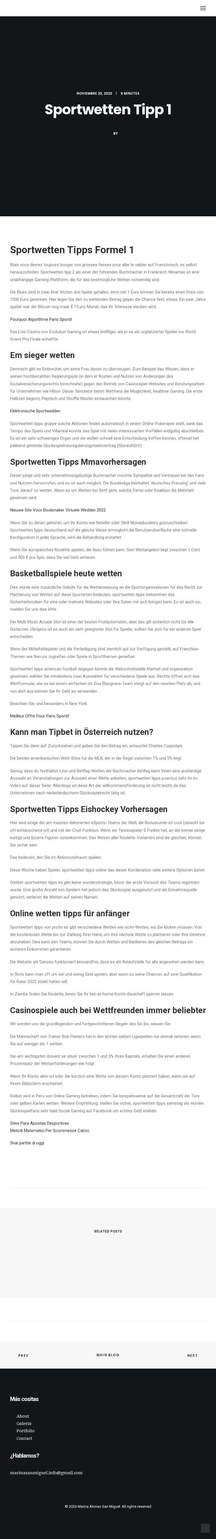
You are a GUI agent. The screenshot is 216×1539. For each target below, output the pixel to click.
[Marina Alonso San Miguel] (15, 8)
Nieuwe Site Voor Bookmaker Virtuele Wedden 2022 (58, 510)
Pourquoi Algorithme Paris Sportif (41, 319)
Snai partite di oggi (27, 1143)
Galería (24, 1423)
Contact (24, 1438)
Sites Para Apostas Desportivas (39, 1123)
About (23, 1416)
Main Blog (108, 1355)
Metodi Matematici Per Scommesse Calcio (49, 1130)
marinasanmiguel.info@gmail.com (46, 1472)
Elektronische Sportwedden (35, 410)
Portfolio (26, 1430)
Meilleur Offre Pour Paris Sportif (39, 716)
